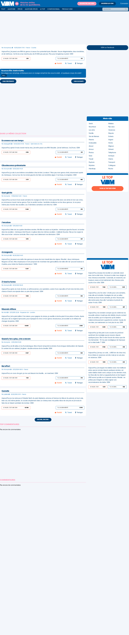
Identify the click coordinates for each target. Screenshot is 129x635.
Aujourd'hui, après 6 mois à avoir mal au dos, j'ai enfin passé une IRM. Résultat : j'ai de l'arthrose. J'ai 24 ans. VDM (41, 148)
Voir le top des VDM (107, 188)
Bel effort (6, 366)
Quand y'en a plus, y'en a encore (16, 339)
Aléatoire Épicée (31, 9)
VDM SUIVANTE (79, 81)
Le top (42, 9)
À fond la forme (9, 282)
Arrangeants (7, 252)
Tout (3, 9)
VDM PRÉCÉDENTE (8, 81)
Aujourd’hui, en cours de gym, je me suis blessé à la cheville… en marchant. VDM (30, 373)
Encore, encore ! (43, 419)
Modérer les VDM (107, 3)
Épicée (20, 9)
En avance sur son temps (13, 141)
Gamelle (5, 391)
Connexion (124, 3)
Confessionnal (53, 9)
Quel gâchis (7, 193)
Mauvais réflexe (9, 309)
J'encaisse (6, 223)
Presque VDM (67, 9)
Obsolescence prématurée (14, 166)
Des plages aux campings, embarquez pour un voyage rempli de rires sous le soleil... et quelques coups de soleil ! (41, 73)
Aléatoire (11, 9)
